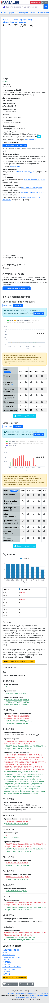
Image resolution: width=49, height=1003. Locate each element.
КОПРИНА (6, 971)
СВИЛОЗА (6, 964)
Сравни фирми (8, 12)
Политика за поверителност (27, 993)
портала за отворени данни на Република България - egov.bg (31, 996)
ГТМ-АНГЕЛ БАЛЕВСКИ (11, 957)
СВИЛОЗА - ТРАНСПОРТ (12, 967)
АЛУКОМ (6, 959)
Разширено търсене (27, 12)
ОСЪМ (5, 952)
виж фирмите (30, 139)
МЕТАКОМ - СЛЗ (9, 955)
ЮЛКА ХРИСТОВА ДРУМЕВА (17, 723)
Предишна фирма (11, 984)
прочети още (15, 166)
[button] (20, 377)
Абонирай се (35, 2)
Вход (45, 2)
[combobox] (22, 6)
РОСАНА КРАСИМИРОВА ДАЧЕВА (19, 721)
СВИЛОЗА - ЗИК (9, 969)
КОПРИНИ (6, 974)
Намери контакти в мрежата (16, 145)
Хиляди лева (7, 305)
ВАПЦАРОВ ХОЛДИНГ (11, 950)
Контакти (44, 993)
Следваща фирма (26, 984)
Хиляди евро (18, 305)
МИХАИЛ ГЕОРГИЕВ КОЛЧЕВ (32, 192)
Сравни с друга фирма (26, 416)
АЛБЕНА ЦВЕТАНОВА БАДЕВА (17, 702)
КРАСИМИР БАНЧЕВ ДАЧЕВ (25, 171)
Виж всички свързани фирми (15, 977)
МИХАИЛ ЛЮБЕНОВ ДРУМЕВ (17, 700)
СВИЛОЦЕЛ (7, 962)
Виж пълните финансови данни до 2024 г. (19, 661)
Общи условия (8, 993)
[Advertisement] (24, 52)
